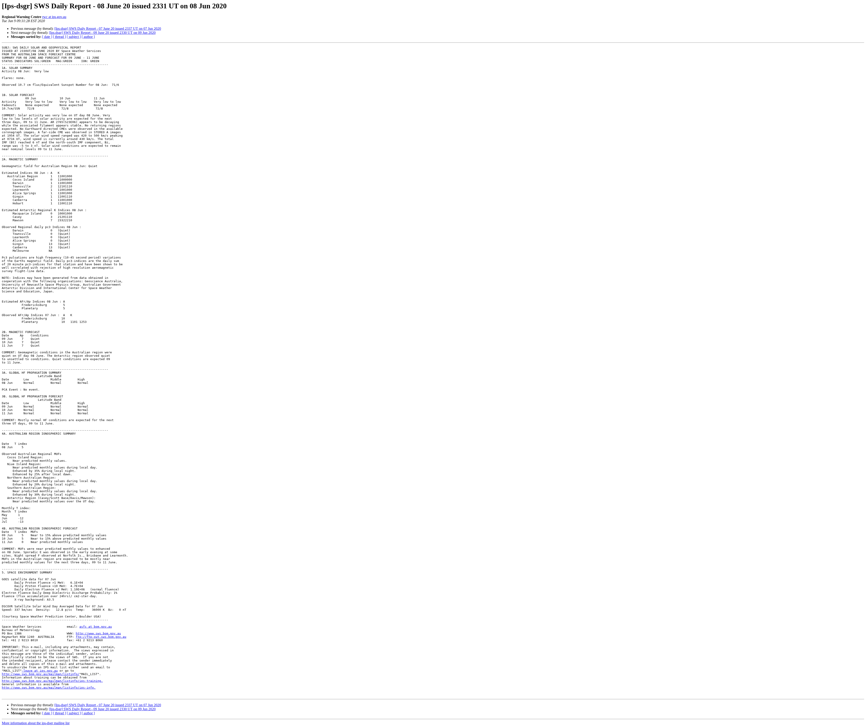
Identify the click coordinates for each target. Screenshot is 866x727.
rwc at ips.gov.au (54, 17)
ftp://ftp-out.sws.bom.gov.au (101, 636)
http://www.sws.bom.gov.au (98, 633)
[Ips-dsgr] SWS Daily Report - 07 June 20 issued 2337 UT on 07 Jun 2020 (107, 28)
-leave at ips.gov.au (40, 670)
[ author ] (88, 37)
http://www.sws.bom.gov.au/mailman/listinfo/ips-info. (49, 687)
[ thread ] (59, 37)
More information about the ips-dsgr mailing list (35, 723)
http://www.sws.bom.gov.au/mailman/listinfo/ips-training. (52, 681)
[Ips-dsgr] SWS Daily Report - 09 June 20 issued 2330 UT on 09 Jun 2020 (102, 33)
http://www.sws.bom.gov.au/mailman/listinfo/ (40, 674)
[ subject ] (74, 37)
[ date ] (47, 37)
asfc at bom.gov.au (95, 626)
